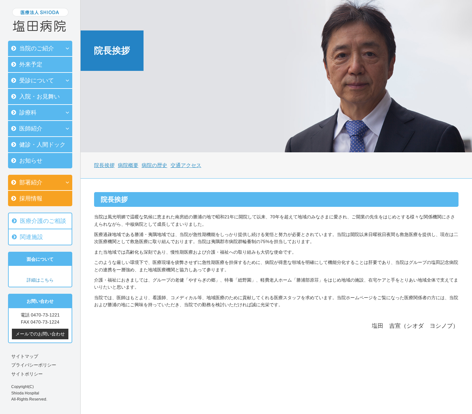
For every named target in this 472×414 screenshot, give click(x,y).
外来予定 (30, 64)
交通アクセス (185, 165)
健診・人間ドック (42, 144)
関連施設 (31, 237)
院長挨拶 (104, 165)
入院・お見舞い (39, 96)
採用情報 (30, 198)
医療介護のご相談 (43, 221)
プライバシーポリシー (33, 365)
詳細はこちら (40, 280)
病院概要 (128, 165)
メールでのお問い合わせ (40, 333)
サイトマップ (24, 356)
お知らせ (30, 160)
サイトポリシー (27, 373)
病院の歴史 (154, 165)
